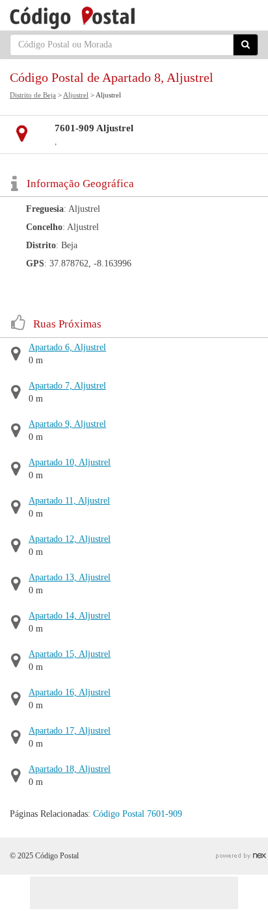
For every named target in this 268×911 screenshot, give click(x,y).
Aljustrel (75, 95)
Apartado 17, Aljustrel (70, 731)
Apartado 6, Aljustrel (67, 347)
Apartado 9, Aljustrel (67, 424)
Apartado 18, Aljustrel (70, 769)
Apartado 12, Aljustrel (70, 539)
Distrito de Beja (33, 95)
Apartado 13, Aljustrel (70, 577)
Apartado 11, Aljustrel (69, 501)
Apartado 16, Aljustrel (70, 692)
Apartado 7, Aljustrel (67, 386)
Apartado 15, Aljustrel (70, 654)
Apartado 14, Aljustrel (70, 616)
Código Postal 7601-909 (137, 814)
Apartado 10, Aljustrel (70, 462)
